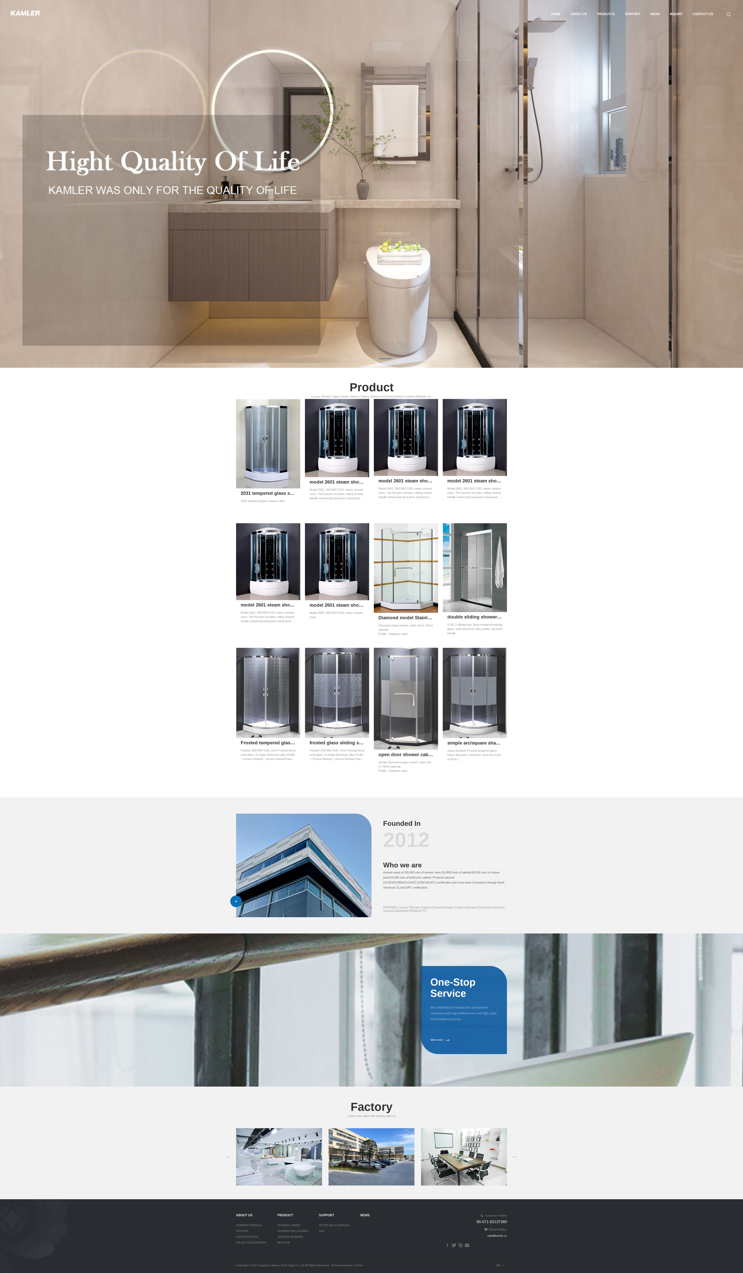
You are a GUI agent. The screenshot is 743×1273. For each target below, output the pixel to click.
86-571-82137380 (492, 1222)
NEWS (655, 14)
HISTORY (242, 1231)
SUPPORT (632, 14)
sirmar (359, 1265)
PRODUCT (285, 1215)
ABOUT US (579, 14)
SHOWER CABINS (288, 1225)
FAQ (321, 1231)
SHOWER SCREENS (290, 1236)
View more (436, 1039)
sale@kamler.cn (497, 1235)
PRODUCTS (606, 14)
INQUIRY (676, 14)
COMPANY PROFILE (249, 1225)
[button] (228, 1157)
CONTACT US (703, 14)
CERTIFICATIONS (247, 1236)
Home (556, 14)
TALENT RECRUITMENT (251, 1242)
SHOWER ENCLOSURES (293, 1231)
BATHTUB (283, 1242)
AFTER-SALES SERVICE (334, 1225)
